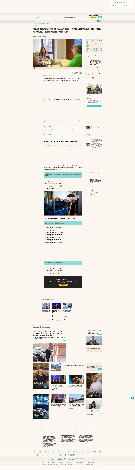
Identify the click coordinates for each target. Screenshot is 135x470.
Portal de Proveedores (79, 462)
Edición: (98, 14)
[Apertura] (54, 459)
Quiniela (68, 451)
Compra (100, 40)
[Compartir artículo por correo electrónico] (53, 75)
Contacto (42, 462)
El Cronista (35, 23)
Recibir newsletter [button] (95, 105)
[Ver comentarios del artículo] (56, 75)
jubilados (57, 80)
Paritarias (88, 451)
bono (45, 80)
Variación (93, 40)
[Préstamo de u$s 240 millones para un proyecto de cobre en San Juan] (56, 368)
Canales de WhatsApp (51, 462)
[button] (132, 398)
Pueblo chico (91, 96)
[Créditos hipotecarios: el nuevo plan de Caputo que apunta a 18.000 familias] (58, 379)
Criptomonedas (46, 451)
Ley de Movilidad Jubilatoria (61, 121)
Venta (97, 40)
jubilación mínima (69, 146)
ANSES (47, 23)
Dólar (35, 451)
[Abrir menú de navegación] (33, 17)
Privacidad (75, 464)
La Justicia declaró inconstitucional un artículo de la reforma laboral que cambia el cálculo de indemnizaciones (95, 62)
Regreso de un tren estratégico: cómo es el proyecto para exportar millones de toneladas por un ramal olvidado (96, 76)
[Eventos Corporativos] (60, 459)
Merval (63, 451)
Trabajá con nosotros (91, 462)
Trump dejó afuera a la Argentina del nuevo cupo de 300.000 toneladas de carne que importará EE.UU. (95, 69)
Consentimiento (81, 464)
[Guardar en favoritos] (81, 73)
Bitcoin (53, 451)
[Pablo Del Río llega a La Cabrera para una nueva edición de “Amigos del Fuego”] (94, 385)
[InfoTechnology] (79, 459)
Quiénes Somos (69, 462)
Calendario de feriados (76, 451)
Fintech (58, 451)
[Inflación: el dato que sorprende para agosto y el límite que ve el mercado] (76, 379)
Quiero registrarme (63, 284)
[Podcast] (71, 459)
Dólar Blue (40, 451)
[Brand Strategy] (66, 459)
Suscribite (61, 462)
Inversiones (95, 451)
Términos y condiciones (68, 464)
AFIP (83, 451)
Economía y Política (41, 23)
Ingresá (100, 17)
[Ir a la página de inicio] (38, 17)
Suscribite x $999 (93, 17)
